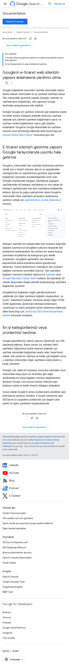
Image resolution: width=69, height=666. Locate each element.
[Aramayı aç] (50, 4)
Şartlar (6, 651)
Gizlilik (15, 651)
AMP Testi (8, 592)
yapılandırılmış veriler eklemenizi (43, 200)
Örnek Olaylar (9, 562)
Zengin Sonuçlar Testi (14, 581)
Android (7, 612)
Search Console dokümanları (17, 557)
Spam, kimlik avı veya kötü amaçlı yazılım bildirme (28, 523)
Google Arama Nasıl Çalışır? (18, 134)
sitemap (50, 274)
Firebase (7, 622)
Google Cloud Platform (14, 627)
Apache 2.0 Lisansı (43, 440)
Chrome (7, 617)
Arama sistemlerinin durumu (17, 552)
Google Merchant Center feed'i (20, 278)
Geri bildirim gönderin (19, 45)
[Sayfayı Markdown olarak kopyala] (7, 83)
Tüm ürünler (9, 638)
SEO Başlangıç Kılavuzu (14, 547)
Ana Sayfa (7, 32)
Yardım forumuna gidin (14, 513)
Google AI (7, 633)
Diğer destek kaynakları (14, 528)
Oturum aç (59, 4)
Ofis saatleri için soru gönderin (18, 518)
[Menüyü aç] (5, 4)
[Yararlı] (30, 38)
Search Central (37, 4)
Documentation (14, 13)
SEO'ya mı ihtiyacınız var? (15, 542)
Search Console (15, 21)
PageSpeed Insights (13, 587)
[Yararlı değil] (35, 38)
